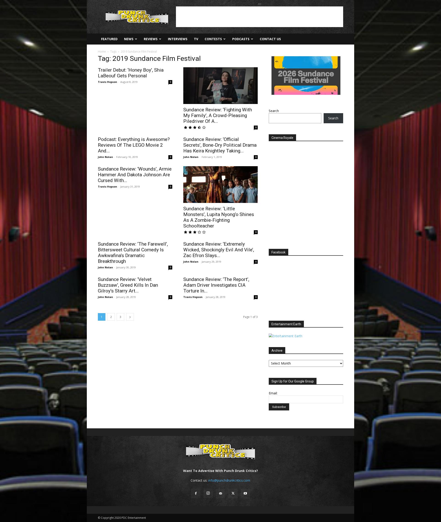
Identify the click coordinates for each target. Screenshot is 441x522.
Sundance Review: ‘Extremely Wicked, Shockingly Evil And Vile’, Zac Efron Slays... (218, 249)
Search (274, 111)
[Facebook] (195, 493)
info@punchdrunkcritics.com (229, 480)
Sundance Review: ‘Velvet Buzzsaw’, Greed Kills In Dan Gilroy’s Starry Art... (128, 285)
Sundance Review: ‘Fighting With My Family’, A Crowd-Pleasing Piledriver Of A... (217, 115)
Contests (213, 39)
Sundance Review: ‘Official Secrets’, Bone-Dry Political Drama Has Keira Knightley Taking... (220, 145)
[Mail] (220, 493)
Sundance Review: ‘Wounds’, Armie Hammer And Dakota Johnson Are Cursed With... (135, 174)
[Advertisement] (259, 16)
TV (196, 39)
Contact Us (270, 39)
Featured (109, 39)
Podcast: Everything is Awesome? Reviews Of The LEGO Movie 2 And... (134, 145)
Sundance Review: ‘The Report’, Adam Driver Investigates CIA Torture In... (216, 285)
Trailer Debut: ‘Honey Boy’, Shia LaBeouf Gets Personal (131, 73)
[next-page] (130, 317)
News (128, 39)
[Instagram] (208, 493)
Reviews (151, 39)
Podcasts (240, 39)
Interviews (177, 39)
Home (102, 51)
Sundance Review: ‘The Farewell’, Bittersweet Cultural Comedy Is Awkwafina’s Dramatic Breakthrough (133, 252)
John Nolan (105, 157)
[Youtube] (245, 493)
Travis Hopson (107, 82)
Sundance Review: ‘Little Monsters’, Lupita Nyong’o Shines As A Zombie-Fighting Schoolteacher (218, 217)
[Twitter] (232, 493)
